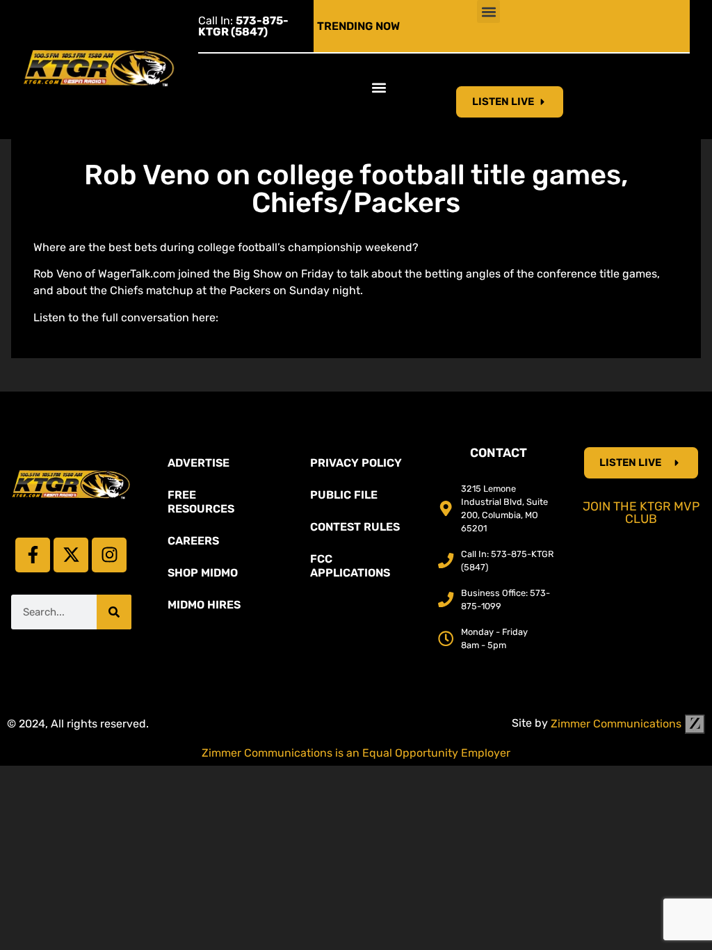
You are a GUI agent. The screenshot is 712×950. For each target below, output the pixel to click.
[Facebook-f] (32, 555)
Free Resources (201, 501)
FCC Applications (350, 565)
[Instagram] (109, 555)
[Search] (114, 612)
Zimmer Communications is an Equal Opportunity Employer (356, 752)
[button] (488, 11)
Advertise (198, 462)
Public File (344, 494)
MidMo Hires (204, 604)
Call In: (243, 26)
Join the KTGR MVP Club (641, 512)
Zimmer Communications (617, 723)
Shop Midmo (203, 572)
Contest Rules (355, 526)
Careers (193, 540)
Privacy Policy (356, 462)
